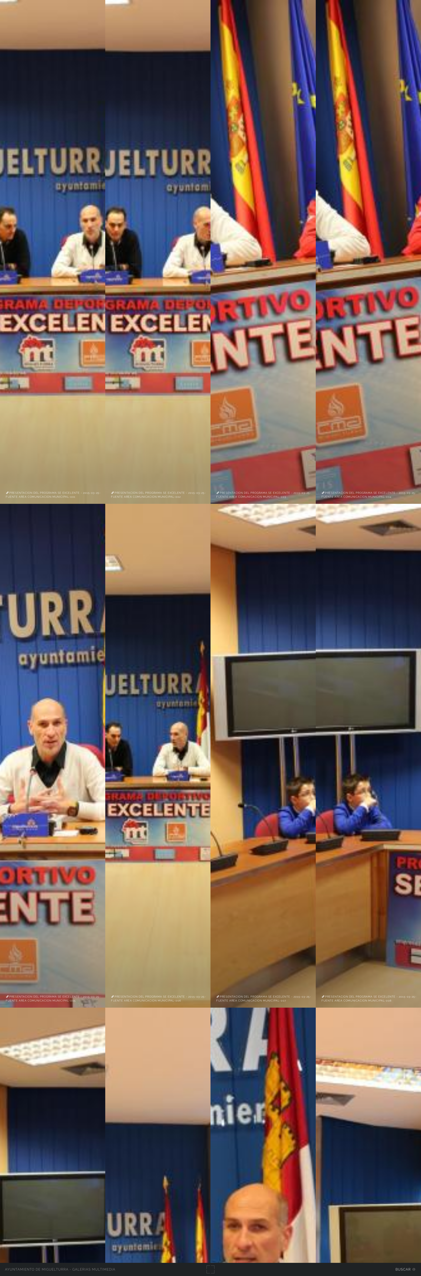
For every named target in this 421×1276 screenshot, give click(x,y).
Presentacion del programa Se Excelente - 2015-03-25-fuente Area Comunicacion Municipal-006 (158, 998)
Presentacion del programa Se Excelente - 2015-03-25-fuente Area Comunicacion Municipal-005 (53, 998)
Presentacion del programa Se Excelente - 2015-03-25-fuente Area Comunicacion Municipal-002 (158, 494)
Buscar (403, 1269)
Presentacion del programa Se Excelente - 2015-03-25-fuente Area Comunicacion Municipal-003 (263, 494)
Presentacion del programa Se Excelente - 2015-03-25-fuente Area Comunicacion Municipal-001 (53, 494)
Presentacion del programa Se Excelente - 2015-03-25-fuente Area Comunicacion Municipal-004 (369, 494)
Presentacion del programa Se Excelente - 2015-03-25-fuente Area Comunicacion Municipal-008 (369, 998)
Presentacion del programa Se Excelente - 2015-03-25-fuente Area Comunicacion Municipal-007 (263, 998)
